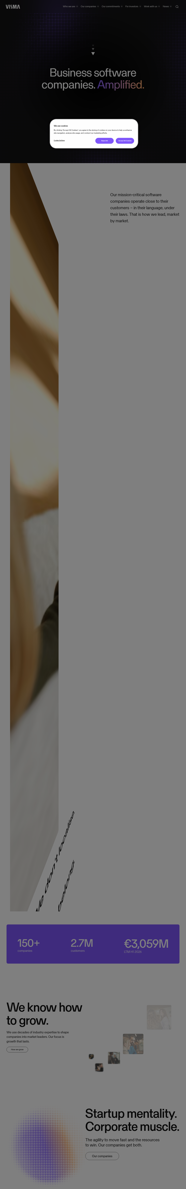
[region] (94, 133)
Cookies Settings (59, 140)
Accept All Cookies (125, 141)
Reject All (104, 141)
